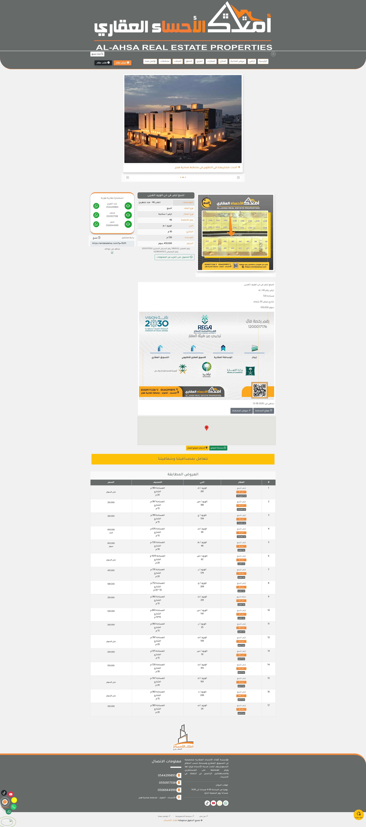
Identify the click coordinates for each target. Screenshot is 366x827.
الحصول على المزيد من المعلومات (173, 257)
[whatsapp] (96, 207)
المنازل (223, 61)
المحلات (177, 61)
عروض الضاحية (238, 61)
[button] (221, 178)
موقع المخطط (262, 411)
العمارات (211, 61)
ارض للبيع (241, 488)
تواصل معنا (150, 61)
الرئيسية (263, 61)
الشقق (189, 61)
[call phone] (128, 207)
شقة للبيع (241, 597)
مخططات (164, 61)
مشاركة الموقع (217, 448)
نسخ (95, 238)
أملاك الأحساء (171, 821)
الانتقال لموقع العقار (196, 448)
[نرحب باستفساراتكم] (183, 113)
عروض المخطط (240, 411)
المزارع (200, 61)
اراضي (252, 61)
